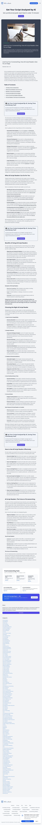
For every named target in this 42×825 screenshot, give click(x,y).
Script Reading (5, 759)
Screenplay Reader (7, 809)
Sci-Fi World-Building (7, 766)
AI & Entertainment (6, 640)
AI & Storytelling (6, 642)
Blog (30, 805)
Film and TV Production (7, 695)
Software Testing (6, 751)
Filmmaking (5, 680)
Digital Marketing (6, 671)
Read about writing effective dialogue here (27, 205)
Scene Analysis (7, 811)
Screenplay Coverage (6, 807)
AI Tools (4, 631)
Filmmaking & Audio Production (9, 719)
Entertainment (5, 675)
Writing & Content (6, 781)
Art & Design (5, 653)
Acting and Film (6, 646)
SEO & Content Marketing (7, 745)
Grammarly (32, 147)
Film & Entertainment (7, 692)
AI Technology (5, 637)
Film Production (6, 687)
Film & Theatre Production (8, 715)
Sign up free (27, 821)
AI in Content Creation (7, 656)
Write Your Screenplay (11, 288)
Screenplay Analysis (16, 807)
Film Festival (5, 720)
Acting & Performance (7, 648)
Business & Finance (6, 662)
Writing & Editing (6, 790)
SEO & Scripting (6, 750)
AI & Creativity (5, 624)
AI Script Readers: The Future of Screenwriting (15, 97)
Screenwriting (5, 744)
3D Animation (5, 620)
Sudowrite (27, 163)
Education (5, 678)
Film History (5, 709)
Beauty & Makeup (6, 665)
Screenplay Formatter (8, 815)
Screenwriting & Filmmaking (8, 748)
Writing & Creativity (6, 782)
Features (12, 805)
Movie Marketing (6, 730)
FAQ (22, 805)
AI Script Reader (25, 807)
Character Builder (17, 815)
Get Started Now (21, 113)
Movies (4, 728)
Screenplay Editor (15, 813)
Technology (5, 767)
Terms (26, 805)
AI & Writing (5, 638)
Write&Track (9, 547)
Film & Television (6, 682)
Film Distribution (6, 700)
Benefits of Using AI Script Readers (13, 91)
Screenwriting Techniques (8, 764)
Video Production (6, 772)
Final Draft (9, 295)
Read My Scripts (10, 543)
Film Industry (5, 688)
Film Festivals (5, 708)
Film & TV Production (7, 689)
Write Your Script (10, 409)
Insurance (5, 726)
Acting (4, 644)
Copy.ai (32, 163)
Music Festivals (6, 732)
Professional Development (8, 736)
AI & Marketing (6, 639)
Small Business (6, 754)
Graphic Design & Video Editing (9, 723)
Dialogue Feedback (26, 809)
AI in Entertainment (6, 635)
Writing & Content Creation (8, 786)
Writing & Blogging (6, 785)
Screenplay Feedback (16, 809)
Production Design (6, 741)
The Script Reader (10, 413)
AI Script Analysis (6, 658)
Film (4, 711)
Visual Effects (5, 777)
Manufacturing (6, 731)
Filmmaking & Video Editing (8, 713)
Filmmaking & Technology (7, 697)
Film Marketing (6, 701)
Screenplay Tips (6, 763)
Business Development (7, 664)
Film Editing (5, 706)
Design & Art (5, 674)
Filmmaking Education (7, 702)
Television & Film (6, 771)
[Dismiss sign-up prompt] (40, 814)
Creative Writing (6, 669)
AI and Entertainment (7, 657)
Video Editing (5, 773)
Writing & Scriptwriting (7, 792)
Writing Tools (5, 793)
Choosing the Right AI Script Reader (13, 93)
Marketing (5, 727)
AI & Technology (6, 625)
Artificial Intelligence (7, 628)
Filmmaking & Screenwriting (8, 686)
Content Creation (6, 668)
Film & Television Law (7, 699)
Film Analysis (5, 704)
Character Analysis (35, 809)
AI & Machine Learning (7, 626)
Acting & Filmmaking (7, 647)
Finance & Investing (6, 696)
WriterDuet (31, 130)
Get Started (21, 16)
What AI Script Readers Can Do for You (14, 89)
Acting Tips (5, 622)
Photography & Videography (8, 742)
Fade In (8, 416)
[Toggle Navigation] (40, 3)
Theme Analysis (15, 811)
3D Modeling (5, 621)
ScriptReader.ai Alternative (35, 807)
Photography (5, 740)
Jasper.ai (17, 140)
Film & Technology (6, 710)
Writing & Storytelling (7, 779)
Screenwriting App (6, 813)
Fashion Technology (6, 714)
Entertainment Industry (7, 677)
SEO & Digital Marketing (7, 757)
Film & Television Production (8, 691)
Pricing (17, 805)
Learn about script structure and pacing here (19, 210)
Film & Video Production (7, 683)
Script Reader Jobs (6, 761)
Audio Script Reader (23, 811)
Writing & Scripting (6, 789)
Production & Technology (7, 739)
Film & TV (4, 684)
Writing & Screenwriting (7, 788)
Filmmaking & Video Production (8, 705)
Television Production (7, 768)
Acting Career (5, 649)
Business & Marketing (7, 661)
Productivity (5, 735)
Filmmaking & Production (7, 693)
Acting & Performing (6, 652)
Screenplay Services (6, 762)
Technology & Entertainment (8, 770)
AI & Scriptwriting (6, 629)
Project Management (7, 737)
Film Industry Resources (7, 717)
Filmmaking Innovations (7, 722)
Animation (5, 634)
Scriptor (25, 130)
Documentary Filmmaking (7, 673)
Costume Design (6, 670)
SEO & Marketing (6, 758)
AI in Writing (5, 655)
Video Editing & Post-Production (9, 776)
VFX (3, 775)
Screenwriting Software (7, 753)
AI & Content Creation (7, 633)
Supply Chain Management (8, 755)
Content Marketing (6, 666)
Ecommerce (5, 679)
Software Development (7, 749)
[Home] (6, 3)
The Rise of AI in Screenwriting (12, 87)
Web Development (6, 784)
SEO (3, 746)
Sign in (36, 821)
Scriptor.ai (9, 538)
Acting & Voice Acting (7, 651)
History (4, 724)
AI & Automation (6, 630)
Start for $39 (34, 597)
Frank (8, 291)
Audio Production (6, 643)
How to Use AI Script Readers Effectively (14, 95)
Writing (4, 780)
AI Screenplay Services (7, 660)
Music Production (6, 733)
